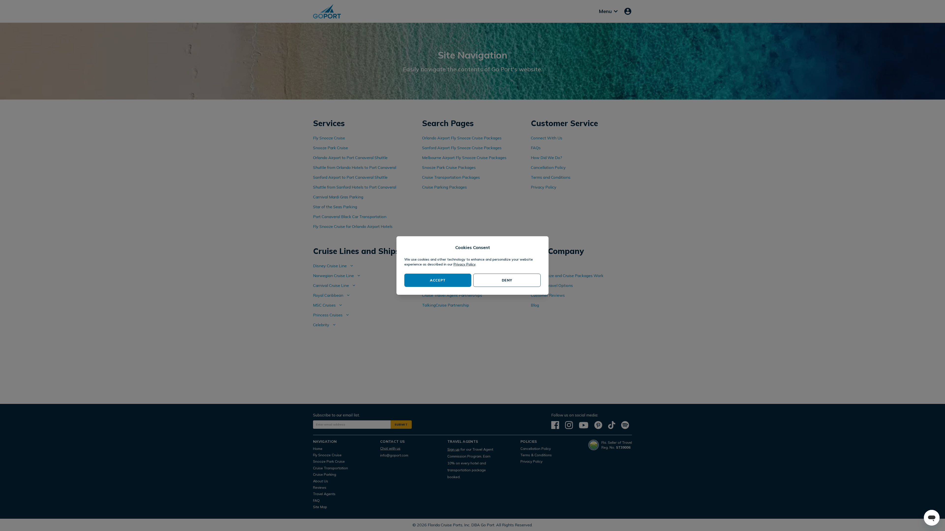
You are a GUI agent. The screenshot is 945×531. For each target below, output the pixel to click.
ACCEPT (438, 280)
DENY (507, 280)
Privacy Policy (464, 264)
